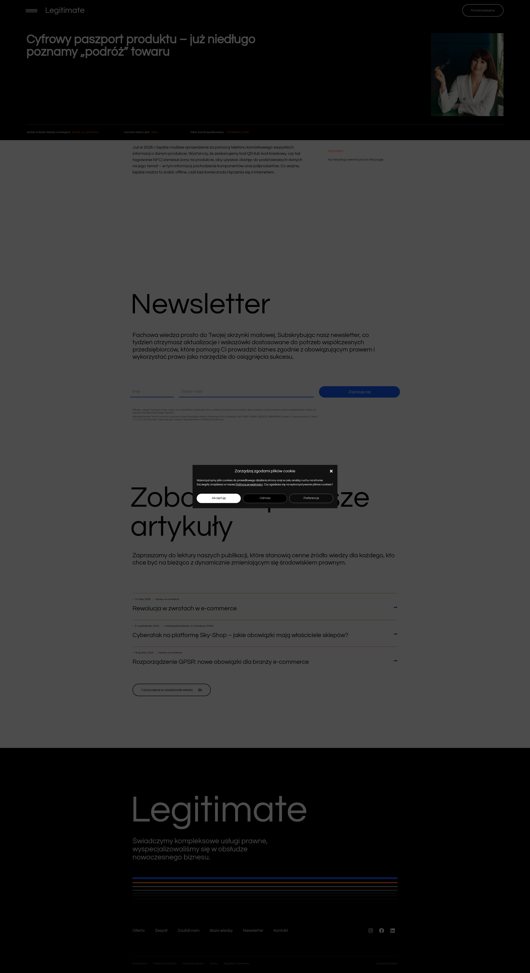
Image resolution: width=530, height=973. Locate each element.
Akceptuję (219, 498)
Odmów (265, 498)
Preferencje (311, 498)
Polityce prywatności (249, 484)
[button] (331, 471)
